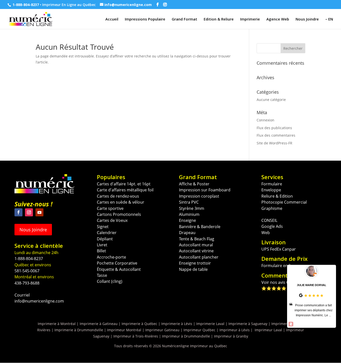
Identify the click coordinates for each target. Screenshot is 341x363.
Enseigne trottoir (195, 263)
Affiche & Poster (194, 184)
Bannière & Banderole (199, 226)
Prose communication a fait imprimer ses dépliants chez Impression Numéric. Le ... (314, 310)
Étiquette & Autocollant (119, 269)
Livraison (273, 242)
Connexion (265, 120)
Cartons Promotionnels (119, 214)
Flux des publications (274, 127)
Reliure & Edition (277, 196)
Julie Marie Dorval (311, 285)
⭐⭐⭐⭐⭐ (273, 288)
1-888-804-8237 (25, 4)
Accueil (111, 19)
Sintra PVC (189, 202)
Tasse (102, 275)
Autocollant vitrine (196, 251)
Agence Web (277, 19)
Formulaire (271, 184)
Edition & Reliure (219, 19)
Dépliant (105, 239)
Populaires (111, 177)
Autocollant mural (196, 245)
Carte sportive (110, 208)
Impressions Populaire (145, 19)
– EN (329, 19)
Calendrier (107, 232)
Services (272, 177)
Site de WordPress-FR (274, 143)
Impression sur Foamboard (204, 190)
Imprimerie (250, 19)
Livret (102, 245)
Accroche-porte (111, 257)
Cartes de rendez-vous (118, 196)
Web (265, 232)
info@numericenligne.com (39, 301)
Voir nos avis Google (280, 282)
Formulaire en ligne (279, 265)
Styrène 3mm (191, 208)
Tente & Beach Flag (196, 239)
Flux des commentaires (276, 135)
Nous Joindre (307, 19)
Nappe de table (193, 269)
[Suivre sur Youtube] (39, 212)
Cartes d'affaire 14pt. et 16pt (124, 184)
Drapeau (187, 232)
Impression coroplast (199, 196)
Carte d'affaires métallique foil (125, 190)
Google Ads (272, 226)
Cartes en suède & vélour (120, 202)
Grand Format (184, 19)
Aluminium (189, 214)
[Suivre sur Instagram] (29, 212)
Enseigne (187, 220)
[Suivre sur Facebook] (18, 212)
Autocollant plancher (198, 257)
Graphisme (271, 208)
